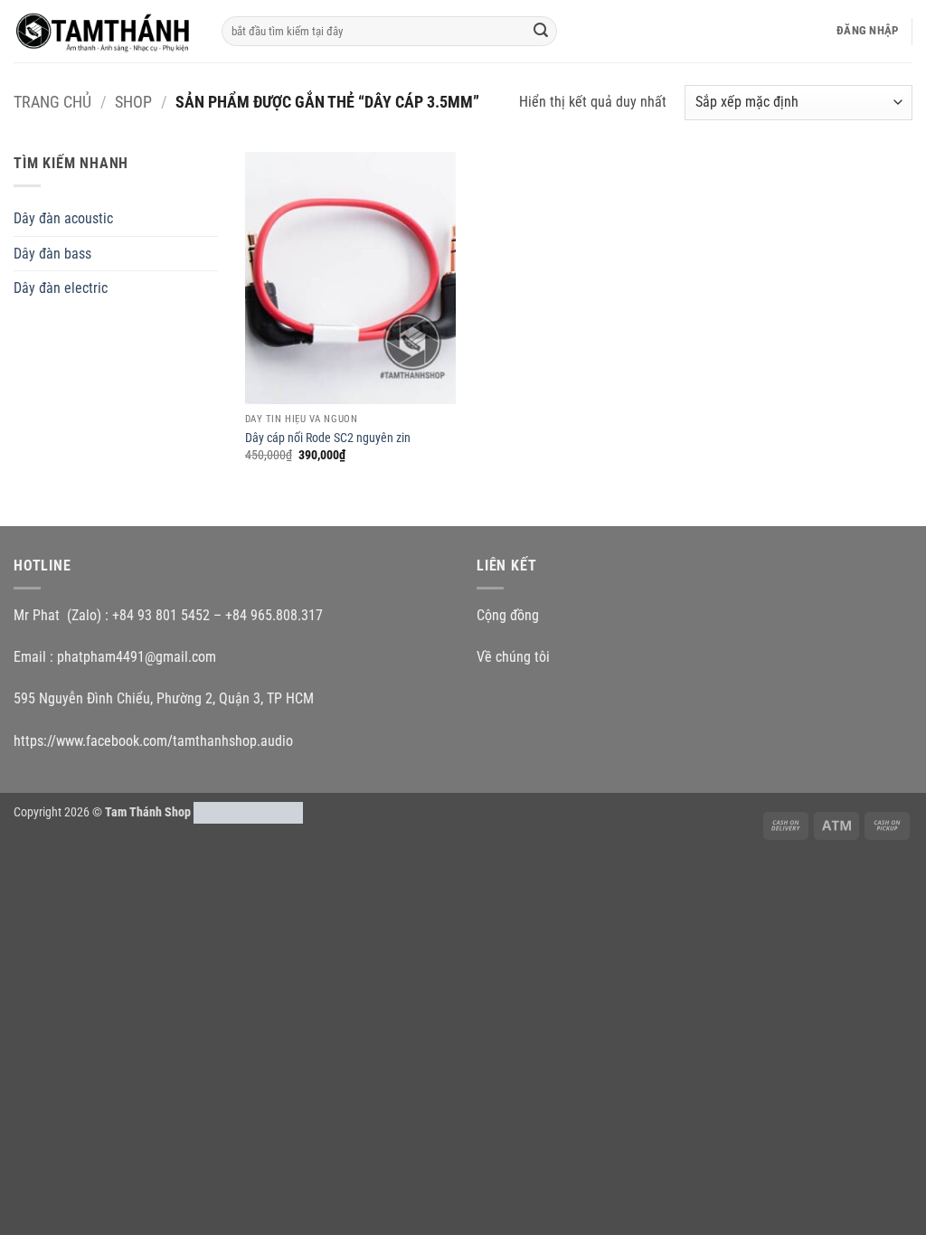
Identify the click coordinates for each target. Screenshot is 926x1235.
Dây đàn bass (52, 253)
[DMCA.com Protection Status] (248, 812)
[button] (867, 31)
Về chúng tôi (513, 656)
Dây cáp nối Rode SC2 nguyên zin (328, 438)
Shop (133, 101)
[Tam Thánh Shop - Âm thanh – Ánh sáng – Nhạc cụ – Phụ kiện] (104, 30)
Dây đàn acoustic (63, 218)
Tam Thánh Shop (148, 812)
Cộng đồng (508, 615)
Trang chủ (52, 101)
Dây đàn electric (61, 288)
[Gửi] (540, 31)
